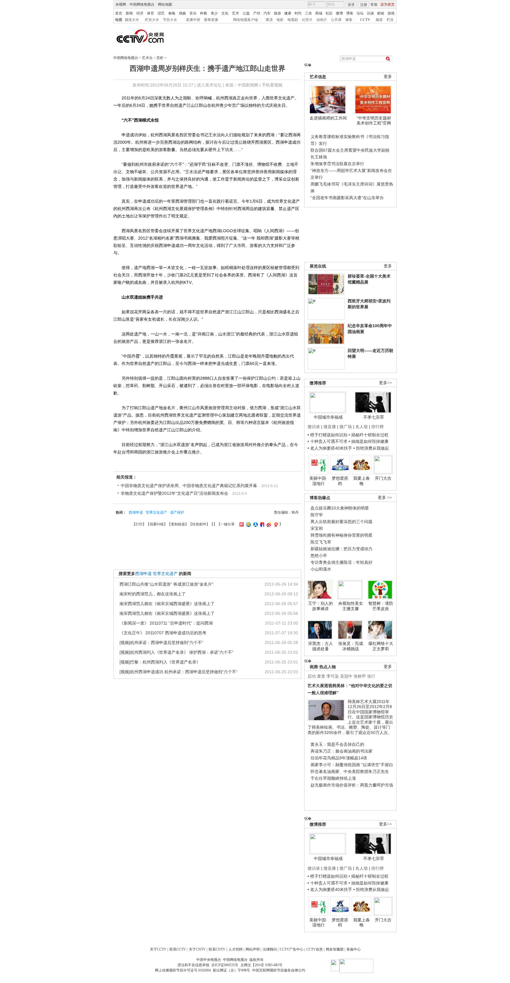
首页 (118, 13)
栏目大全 (152, 20)
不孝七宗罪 (373, 417)
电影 (280, 20)
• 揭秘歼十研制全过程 (368, 434)
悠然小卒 (318, 555)
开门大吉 (383, 478)
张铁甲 (360, 676)
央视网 (120, 4)
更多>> (385, 383)
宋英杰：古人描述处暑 (320, 646)
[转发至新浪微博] (268, 524)
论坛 (360, 13)
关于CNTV (197, 949)
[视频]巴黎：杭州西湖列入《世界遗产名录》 (160, 662)
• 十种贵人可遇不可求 (328, 441)
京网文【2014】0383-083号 (261, 965)
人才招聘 (235, 949)
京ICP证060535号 (224, 965)
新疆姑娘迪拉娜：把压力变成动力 (341, 548)
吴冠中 (346, 676)
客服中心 (353, 949)
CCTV (365, 20)
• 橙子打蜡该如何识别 (327, 434)
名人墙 (361, 426)
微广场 (345, 426)
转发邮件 (199, 524)
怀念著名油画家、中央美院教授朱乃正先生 (349, 771)
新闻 (129, 13)
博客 (349, 13)
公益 (246, 13)
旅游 (277, 13)
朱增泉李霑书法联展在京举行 (337, 163)
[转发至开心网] (241, 524)
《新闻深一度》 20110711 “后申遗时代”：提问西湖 (166, 623)
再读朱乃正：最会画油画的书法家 (341, 751)
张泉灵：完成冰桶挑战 (350, 646)
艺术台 (147, 58)
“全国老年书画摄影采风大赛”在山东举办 (347, 197)
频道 (379, 20)
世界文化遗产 (156, 512)
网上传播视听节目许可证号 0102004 (183, 970)
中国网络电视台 (142, 4)
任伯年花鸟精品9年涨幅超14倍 (338, 758)
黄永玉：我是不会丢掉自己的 (337, 744)
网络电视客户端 (245, 20)
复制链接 (178, 524)
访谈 (370, 13)
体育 (150, 13)
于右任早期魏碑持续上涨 (333, 778)
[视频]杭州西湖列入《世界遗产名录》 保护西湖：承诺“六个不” (176, 652)
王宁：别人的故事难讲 (320, 606)
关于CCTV (158, 949)
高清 (269, 20)
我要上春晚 (361, 481)
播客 (348, 20)
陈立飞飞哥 (320, 542)
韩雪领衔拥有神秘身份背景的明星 (341, 535)
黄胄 (321, 676)
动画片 (321, 20)
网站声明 (253, 949)
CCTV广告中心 (291, 949)
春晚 (171, 13)
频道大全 (132, 20)
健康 (287, 13)
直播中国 (193, 20)
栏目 (390, 20)
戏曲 (182, 13)
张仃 (371, 676)
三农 (308, 13)
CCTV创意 (314, 949)
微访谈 (314, 426)
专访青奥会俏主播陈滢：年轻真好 (341, 562)
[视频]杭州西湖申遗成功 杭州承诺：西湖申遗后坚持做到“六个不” (179, 671)
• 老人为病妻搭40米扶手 (330, 448)
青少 (214, 13)
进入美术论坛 (209, 85)
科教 (203, 13)
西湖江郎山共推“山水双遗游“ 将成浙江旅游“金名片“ (166, 584)
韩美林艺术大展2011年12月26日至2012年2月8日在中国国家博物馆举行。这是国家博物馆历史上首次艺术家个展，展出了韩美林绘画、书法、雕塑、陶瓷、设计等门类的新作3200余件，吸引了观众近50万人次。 (350, 717)
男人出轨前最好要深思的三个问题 (341, 521)
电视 (118, 20)
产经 (256, 13)
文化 (224, 13)
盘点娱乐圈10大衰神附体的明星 (339, 508)
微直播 (329, 426)
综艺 (161, 13)
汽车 (267, 13)
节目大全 (170, 20)
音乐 (193, 13)
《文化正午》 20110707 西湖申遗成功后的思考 (163, 632)
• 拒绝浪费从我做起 (371, 448)
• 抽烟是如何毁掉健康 (368, 441)
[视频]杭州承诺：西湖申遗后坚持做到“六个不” (161, 642)
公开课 (336, 20)
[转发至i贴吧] (261, 524)
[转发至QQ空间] (248, 524)
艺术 (235, 13)
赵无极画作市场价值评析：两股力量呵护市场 (351, 785)
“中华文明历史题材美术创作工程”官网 (374, 121)
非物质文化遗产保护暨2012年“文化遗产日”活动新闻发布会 (174, 493)
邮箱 (380, 13)
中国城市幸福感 (328, 417)
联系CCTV (177, 949)
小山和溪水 (320, 569)
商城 (318, 13)
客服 (373, 4)
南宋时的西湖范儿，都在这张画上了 (153, 594)
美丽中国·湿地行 (318, 481)
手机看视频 (272, 85)
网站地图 (165, 4)
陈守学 (316, 514)
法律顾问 (270, 949)
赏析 (160, 58)
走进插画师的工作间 (328, 118)
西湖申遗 (136, 512)
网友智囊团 (335, 949)
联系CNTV (217, 949)
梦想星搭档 (340, 481)
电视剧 (292, 20)
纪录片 (307, 20)
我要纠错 (157, 524)
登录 (351, 5)
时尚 (298, 13)
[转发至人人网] (255, 524)
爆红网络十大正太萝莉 (380, 646)
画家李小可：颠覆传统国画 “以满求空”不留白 (351, 764)
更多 (388, 76)
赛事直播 (211, 20)
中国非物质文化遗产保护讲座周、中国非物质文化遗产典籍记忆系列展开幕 (189, 485)
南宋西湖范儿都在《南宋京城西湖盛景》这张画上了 (167, 603)
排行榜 (377, 426)
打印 (139, 524)
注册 (363, 5)
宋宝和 (316, 528)
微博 (339, 13)
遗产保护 (177, 512)
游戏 (391, 13)
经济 (139, 13)
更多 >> (385, 497)
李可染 (332, 676)
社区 (329, 13)
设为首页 (387, 4)
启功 (312, 676)
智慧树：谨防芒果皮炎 (380, 606)
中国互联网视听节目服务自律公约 (278, 970)
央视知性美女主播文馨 (350, 606)
